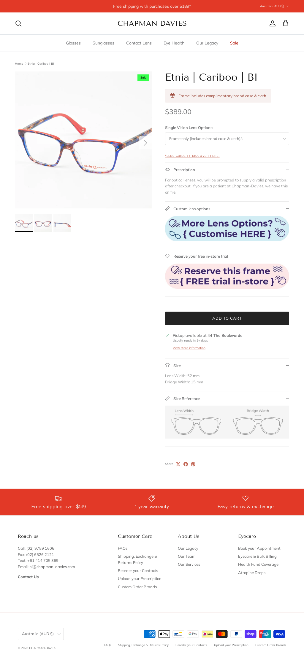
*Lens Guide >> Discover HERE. (192, 155)
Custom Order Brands (137, 586)
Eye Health (174, 43)
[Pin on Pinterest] (193, 464)
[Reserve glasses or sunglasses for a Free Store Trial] (227, 287)
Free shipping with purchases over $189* (152, 6)
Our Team (186, 556)
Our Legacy (207, 43)
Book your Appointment (259, 548)
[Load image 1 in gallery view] (83, 139)
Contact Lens (139, 43)
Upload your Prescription (140, 578)
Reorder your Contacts (138, 570)
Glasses (73, 43)
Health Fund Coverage (258, 564)
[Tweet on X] (178, 464)
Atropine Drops (251, 572)
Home (19, 63)
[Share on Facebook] (185, 464)
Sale (234, 43)
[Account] (271, 23)
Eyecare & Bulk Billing (257, 556)
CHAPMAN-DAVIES (42, 648)
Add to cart (227, 318)
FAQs (122, 548)
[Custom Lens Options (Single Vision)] (227, 239)
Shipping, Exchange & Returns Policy (143, 645)
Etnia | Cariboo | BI (41, 63)
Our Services (189, 564)
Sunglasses (103, 43)
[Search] (18, 23)
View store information (189, 348)
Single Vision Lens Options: (189, 127)
